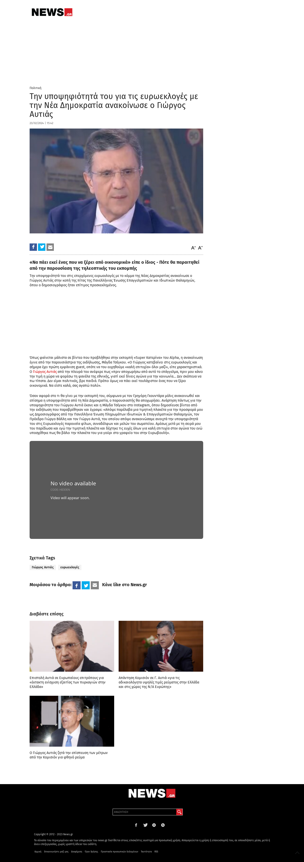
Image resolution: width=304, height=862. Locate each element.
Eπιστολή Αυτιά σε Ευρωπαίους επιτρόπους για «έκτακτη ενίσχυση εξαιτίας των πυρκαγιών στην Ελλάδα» (67, 682)
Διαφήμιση (76, 851)
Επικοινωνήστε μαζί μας (56, 851)
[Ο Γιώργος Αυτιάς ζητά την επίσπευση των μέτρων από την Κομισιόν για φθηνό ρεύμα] (72, 721)
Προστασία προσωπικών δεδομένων (119, 851)
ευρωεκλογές (69, 567)
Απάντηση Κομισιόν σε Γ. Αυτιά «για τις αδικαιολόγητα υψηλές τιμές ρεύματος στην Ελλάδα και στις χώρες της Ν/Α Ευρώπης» (159, 682)
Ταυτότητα (146, 851)
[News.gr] (52, 12)
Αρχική (37, 851)
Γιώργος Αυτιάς (45, 372)
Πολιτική (35, 88)
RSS (156, 851)
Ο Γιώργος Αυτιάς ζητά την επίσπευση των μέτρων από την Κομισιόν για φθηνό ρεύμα (69, 755)
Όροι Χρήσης (91, 851)
